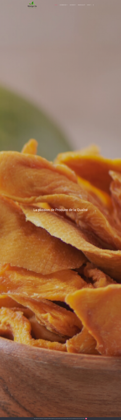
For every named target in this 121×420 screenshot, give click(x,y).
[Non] (119, 418)
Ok (86, 418)
